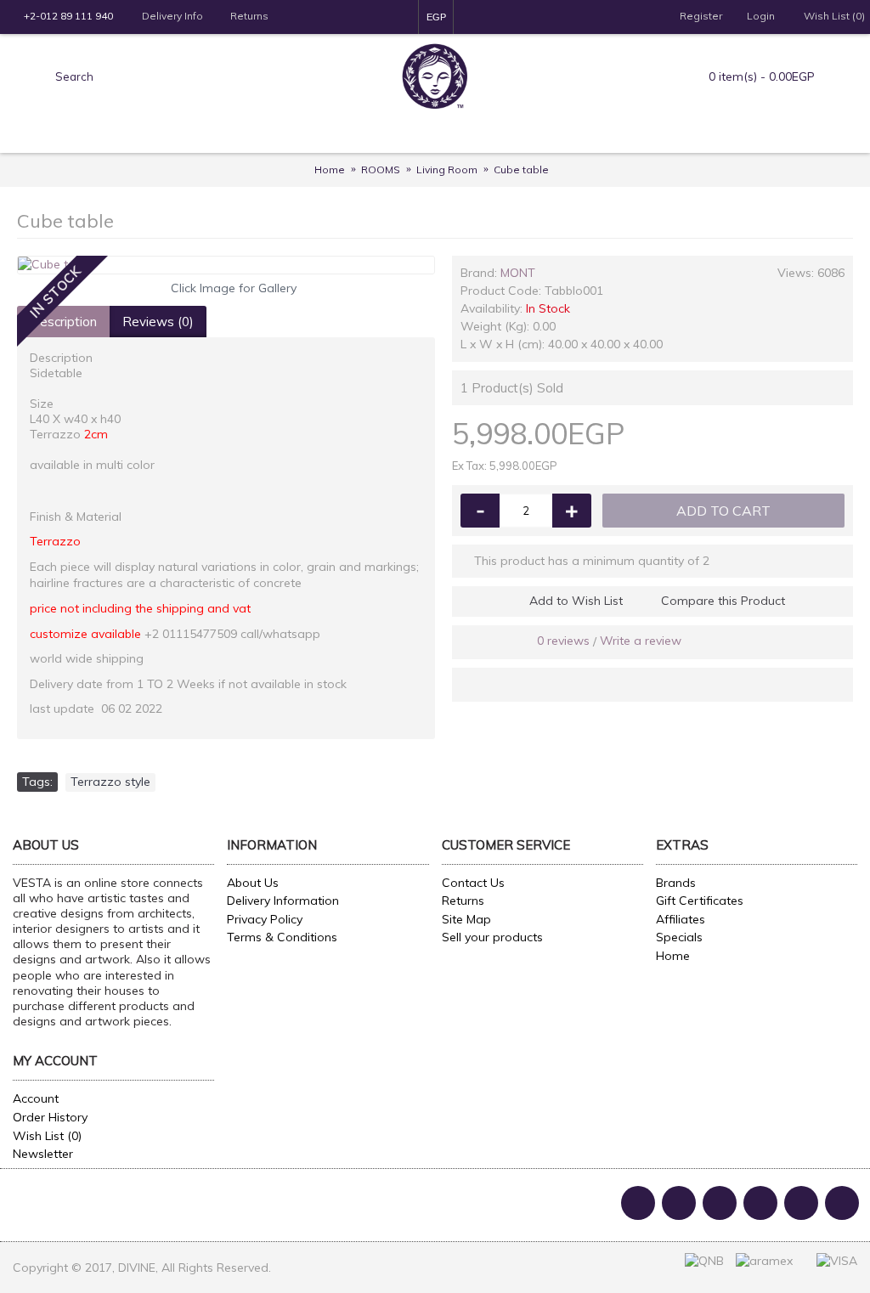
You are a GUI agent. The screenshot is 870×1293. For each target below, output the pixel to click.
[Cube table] (226, 265)
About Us (253, 882)
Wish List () (47, 1135)
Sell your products (492, 937)
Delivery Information (283, 900)
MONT (517, 272)
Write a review (640, 640)
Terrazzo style (110, 781)
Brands (676, 882)
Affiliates (680, 919)
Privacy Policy (264, 919)
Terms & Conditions (282, 937)
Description (63, 321)
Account (36, 1098)
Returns (463, 900)
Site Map (466, 919)
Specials (679, 937)
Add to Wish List (576, 600)
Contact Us (473, 882)
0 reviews (563, 640)
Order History (50, 1117)
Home (673, 955)
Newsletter (43, 1153)
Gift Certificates (699, 900)
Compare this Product (723, 600)
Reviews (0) (158, 321)
